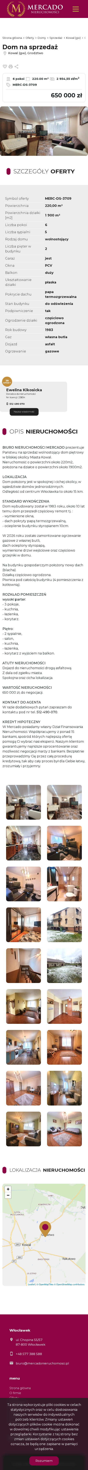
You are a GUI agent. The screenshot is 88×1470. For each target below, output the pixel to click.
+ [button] (8, 1189)
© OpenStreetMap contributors (69, 1284)
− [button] (8, 1195)
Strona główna (20, 1388)
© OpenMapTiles (45, 1284)
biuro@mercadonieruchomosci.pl (42, 1363)
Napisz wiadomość (24, 411)
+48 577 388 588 (29, 1354)
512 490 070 (17, 403)
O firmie (15, 1393)
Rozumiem (44, 1461)
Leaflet (31, 1284)
